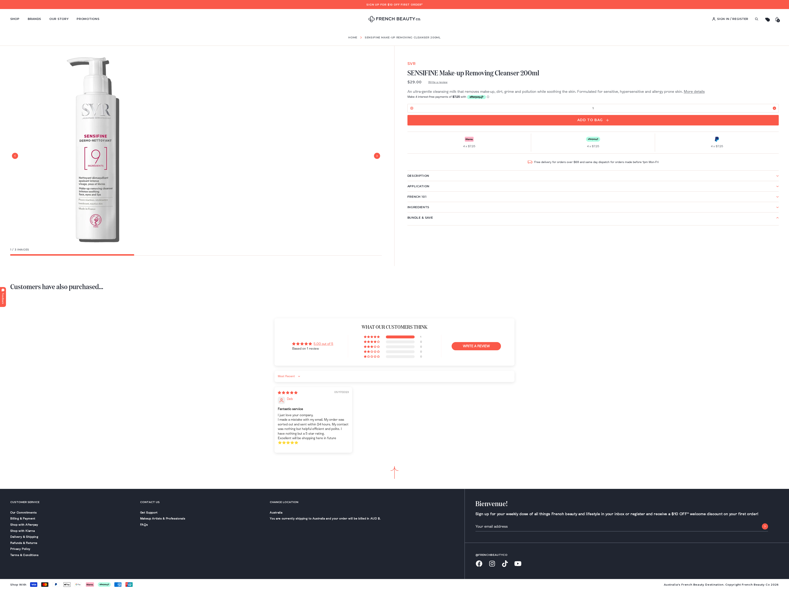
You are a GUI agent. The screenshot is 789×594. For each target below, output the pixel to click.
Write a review (438, 82)
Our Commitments (23, 512)
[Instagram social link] (492, 564)
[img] (288, 393)
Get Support (149, 512)
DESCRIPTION (418, 176)
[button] (372, 336)
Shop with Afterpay (24, 524)
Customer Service (24, 502)
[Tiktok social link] (505, 564)
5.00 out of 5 (323, 344)
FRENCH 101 (417, 197)
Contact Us (150, 502)
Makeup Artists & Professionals (162, 518)
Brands (34, 19)
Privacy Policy (20, 548)
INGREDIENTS (418, 207)
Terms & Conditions (24, 555)
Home (352, 37)
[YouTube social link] (517, 564)
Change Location (284, 502)
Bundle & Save (420, 217)
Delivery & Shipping (24, 536)
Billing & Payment (22, 518)
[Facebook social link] (479, 564)
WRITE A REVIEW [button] (476, 346)
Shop (15, 19)
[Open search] (756, 19)
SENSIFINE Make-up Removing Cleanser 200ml (403, 37)
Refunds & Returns (23, 543)
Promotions (88, 19)
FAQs (144, 524)
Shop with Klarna (22, 530)
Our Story (58, 19)
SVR (411, 63)
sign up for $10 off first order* (394, 4)
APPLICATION (418, 186)
